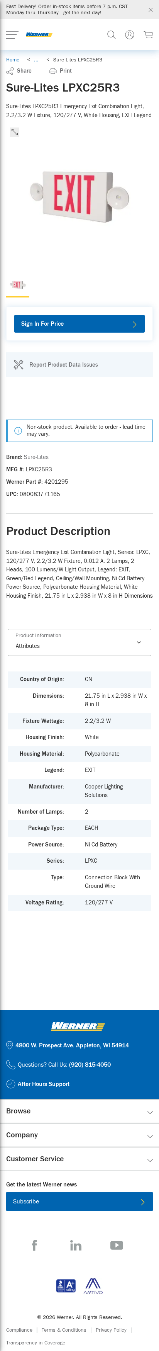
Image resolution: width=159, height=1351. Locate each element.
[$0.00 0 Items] (148, 34)
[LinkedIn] (76, 1245)
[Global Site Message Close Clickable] (151, 10)
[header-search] (111, 35)
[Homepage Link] (39, 34)
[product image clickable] (17, 285)
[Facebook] (34, 1245)
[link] (36, 59)
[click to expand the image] (14, 132)
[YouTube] (117, 1245)
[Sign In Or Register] (129, 34)
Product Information (38, 635)
